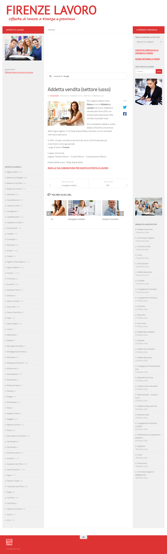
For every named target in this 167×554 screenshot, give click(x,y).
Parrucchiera (142, 463)
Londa (9, 329)
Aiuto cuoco (141, 323)
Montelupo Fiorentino (15, 363)
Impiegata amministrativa (147, 289)
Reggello (10, 419)
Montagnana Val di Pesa (16, 352)
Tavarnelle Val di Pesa (15, 486)
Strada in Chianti (13, 481)
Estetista (140, 340)
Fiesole (10, 256)
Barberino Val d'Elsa (14, 183)
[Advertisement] (88, 51)
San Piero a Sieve (13, 453)
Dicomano (11, 245)
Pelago (9, 397)
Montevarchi (12, 380)
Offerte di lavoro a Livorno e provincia (19, 72)
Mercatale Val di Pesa (15, 346)
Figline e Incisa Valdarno (16, 262)
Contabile (141, 281)
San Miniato (11, 447)
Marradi (10, 340)
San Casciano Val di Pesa (16, 436)
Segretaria (141, 446)
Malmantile (11, 335)
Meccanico (141, 315)
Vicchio (9, 514)
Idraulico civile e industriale (147, 386)
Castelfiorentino (13, 217)
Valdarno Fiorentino (14, 509)
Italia (9, 318)
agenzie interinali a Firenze (147, 59)
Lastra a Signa (12, 324)
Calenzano (11, 194)
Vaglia (9, 492)
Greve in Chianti (13, 301)
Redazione (54, 96)
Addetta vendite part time (147, 406)
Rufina (9, 430)
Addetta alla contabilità (145, 332)
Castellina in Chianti (14, 222)
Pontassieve (12, 402)
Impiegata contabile (76, 219)
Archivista (141, 306)
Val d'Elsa (10, 498)
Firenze (51, 30)
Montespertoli (12, 374)
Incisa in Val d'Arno (14, 312)
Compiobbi (11, 239)
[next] (121, 213)
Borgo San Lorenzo (14, 189)
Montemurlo (12, 368)
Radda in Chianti (13, 413)
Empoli (9, 251)
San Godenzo (12, 441)
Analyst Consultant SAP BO (114, 219)
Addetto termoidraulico (146, 349)
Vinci (9, 520)
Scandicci (10, 458)
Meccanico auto (143, 415)
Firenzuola (11, 279)
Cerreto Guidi (12, 228)
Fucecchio (11, 284)
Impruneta (11, 307)
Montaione (11, 357)
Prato (9, 408)
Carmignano (11, 211)
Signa (9, 475)
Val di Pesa (11, 503)
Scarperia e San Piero (15, 464)
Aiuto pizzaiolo (142, 263)
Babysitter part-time (145, 377)
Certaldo (10, 234)
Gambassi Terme (13, 290)
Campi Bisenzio (13, 200)
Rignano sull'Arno (13, 425)
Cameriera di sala (143, 246)
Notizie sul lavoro (13, 385)
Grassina (10, 295)
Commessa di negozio (145, 238)
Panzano (10, 391)
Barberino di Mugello (15, 178)
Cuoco (139, 255)
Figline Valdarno (13, 267)
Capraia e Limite (13, 206)
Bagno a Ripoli (12, 172)
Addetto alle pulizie (144, 272)
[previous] (48, 213)
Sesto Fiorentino (13, 470)
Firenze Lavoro (51, 10)
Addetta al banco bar (145, 229)
